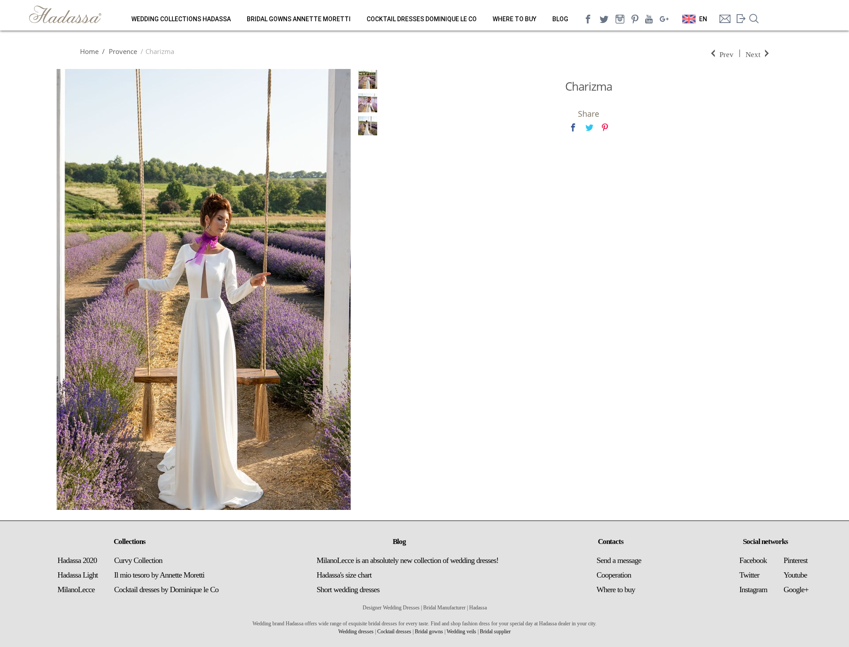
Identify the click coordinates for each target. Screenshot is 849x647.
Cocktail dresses (394, 631)
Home (89, 51)
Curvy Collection (138, 560)
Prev (726, 53)
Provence (122, 51)
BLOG (560, 19)
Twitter (749, 574)
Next (753, 53)
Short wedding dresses (348, 589)
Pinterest (795, 560)
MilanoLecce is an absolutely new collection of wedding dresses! (407, 560)
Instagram (753, 589)
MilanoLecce (76, 589)
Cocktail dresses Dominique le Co (422, 19)
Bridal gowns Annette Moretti (299, 19)
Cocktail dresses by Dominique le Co (166, 589)
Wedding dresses (356, 631)
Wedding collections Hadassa (181, 19)
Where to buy (514, 19)
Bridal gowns (429, 631)
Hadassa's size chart (344, 574)
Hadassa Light (77, 574)
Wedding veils (461, 631)
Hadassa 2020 (77, 560)
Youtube (795, 574)
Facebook (753, 560)
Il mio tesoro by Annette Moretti (159, 574)
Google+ (796, 589)
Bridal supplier (495, 631)
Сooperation (614, 574)
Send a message (619, 560)
